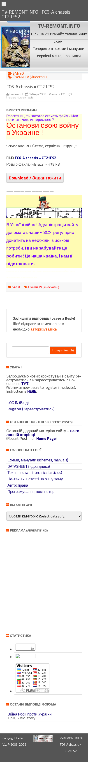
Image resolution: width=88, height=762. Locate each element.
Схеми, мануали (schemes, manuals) (37, 460)
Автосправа (17, 485)
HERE (31, 391)
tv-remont (16, 94)
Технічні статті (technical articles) (34, 472)
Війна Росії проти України (29, 714)
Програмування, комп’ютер (30, 492)
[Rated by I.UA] (25, 657)
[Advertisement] (59, 66)
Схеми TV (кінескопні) (31, 77)
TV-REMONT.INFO (59, 26)
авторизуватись (43, 329)
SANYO (18, 73)
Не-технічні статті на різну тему (35, 479)
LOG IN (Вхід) (18, 403)
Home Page (46, 438)
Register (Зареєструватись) (30, 409)
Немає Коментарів (19, 97)
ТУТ (24, 384)
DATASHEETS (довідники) (28, 466)
